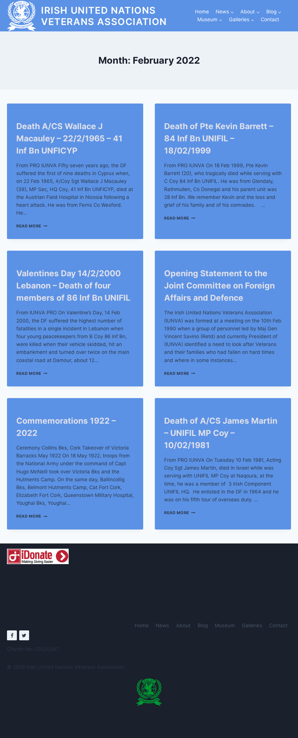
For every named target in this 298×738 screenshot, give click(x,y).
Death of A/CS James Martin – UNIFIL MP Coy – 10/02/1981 (220, 433)
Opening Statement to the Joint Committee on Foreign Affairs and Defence (219, 285)
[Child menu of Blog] (274, 12)
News (162, 625)
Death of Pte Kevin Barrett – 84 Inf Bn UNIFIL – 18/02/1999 (218, 138)
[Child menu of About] (250, 12)
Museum (225, 625)
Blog (203, 625)
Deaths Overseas (34, 115)
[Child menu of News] (224, 12)
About (183, 625)
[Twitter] (24, 635)
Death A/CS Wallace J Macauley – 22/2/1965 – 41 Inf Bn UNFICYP (69, 138)
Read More (31, 226)
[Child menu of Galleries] (242, 20)
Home (202, 12)
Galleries (252, 625)
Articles (173, 263)
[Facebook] (12, 635)
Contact (270, 19)
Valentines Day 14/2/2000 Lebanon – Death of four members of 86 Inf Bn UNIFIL (73, 285)
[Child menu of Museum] (210, 20)
